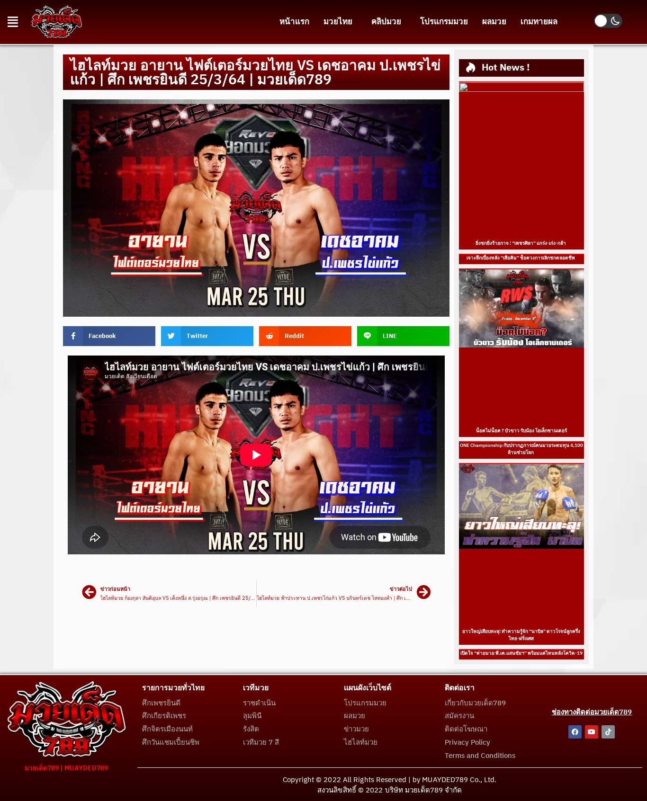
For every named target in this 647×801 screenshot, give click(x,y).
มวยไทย (338, 21)
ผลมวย (494, 21)
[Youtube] (591, 732)
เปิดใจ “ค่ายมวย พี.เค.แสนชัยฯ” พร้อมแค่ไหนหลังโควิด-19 (521, 653)
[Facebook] (575, 732)
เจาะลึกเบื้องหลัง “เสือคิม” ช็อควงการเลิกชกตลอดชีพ (521, 258)
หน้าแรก (294, 21)
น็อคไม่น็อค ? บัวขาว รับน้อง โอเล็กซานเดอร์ (521, 431)
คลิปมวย (386, 21)
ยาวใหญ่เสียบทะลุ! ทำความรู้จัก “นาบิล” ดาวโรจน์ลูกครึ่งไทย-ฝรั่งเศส (521, 635)
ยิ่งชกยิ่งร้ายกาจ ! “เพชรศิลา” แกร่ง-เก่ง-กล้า (521, 243)
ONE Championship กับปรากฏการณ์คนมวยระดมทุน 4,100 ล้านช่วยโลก (521, 449)
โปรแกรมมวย (444, 21)
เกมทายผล (539, 21)
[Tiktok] (608, 732)
